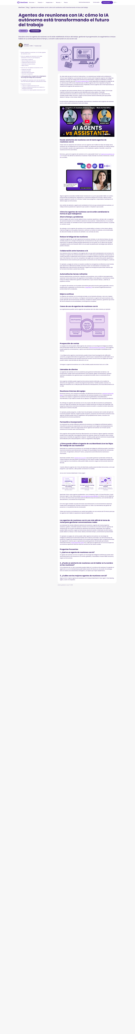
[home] (22, 2)
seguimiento (88, 287)
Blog (27, 7)
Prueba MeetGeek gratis (77, 542)
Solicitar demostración (84, 2)
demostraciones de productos (97, 347)
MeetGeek (21, 7)
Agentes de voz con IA (80, 458)
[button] (32, 2)
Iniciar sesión (96, 2)
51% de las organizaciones (82, 81)
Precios (66, 2)
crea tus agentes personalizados (89, 496)
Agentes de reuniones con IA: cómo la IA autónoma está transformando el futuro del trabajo (59, 7)
